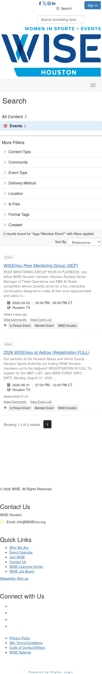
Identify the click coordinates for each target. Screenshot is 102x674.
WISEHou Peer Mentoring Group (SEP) (41, 265)
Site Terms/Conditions (25, 642)
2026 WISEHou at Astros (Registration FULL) (46, 352)
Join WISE (17, 557)
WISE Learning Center (26, 566)
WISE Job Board (21, 571)
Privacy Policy (19, 638)
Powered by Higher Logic (51, 672)
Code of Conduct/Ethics (27, 647)
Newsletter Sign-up (14, 578)
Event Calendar (21, 552)
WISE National (20, 652)
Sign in (93, 5)
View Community (15, 319)
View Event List (41, 319)
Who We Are (18, 547)
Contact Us (17, 561)
